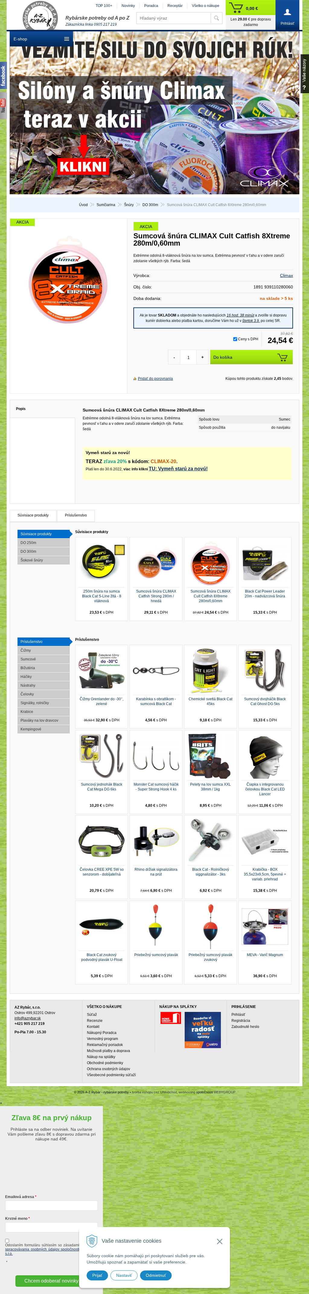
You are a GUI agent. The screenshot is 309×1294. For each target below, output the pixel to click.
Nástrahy (28, 685)
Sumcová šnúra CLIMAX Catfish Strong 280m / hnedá (156, 596)
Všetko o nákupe (205, 6)
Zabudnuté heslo (245, 1027)
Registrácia (240, 1021)
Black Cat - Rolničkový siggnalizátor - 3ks (210, 871)
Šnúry (129, 205)
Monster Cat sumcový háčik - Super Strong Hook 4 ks (156, 786)
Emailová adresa (19, 1197)
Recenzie (95, 1021)
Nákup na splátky (101, 1057)
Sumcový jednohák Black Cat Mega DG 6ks (101, 786)
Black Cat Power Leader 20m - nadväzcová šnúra (265, 593)
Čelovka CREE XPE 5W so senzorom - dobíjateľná (102, 871)
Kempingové (31, 729)
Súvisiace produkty (33, 515)
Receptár (175, 6)
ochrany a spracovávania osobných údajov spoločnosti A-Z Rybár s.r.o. (51, 1249)
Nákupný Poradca (101, 1033)
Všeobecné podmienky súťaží (111, 1075)
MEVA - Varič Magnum (265, 955)
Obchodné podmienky (105, 1063)
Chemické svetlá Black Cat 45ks (210, 701)
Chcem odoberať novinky (51, 1280)
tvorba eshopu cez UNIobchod (154, 1092)
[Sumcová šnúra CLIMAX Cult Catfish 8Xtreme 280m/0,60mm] (68, 279)
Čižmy (26, 650)
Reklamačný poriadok (105, 1045)
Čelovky (27, 694)
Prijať (97, 1275)
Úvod (83, 205)
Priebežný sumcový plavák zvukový (210, 957)
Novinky (128, 6)
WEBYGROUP (224, 1092)
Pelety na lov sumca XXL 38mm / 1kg (210, 786)
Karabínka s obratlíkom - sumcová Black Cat (156, 701)
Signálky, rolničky (35, 703)
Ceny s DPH (248, 339)
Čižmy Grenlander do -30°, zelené (101, 701)
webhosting (187, 1092)
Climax (286, 275)
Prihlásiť (238, 1015)
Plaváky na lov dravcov (39, 720)
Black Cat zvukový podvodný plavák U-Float (101, 957)
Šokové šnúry (32, 560)
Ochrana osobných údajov (108, 1069)
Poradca (151, 6)
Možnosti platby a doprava (108, 1051)
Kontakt (93, 1027)
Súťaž (92, 1015)
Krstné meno (16, 1218)
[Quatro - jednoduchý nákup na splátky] (203, 1030)
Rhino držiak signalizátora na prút (156, 871)
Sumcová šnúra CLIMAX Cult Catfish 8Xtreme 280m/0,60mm (210, 596)
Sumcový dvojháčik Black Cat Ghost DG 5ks (265, 701)
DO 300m (150, 205)
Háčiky (26, 677)
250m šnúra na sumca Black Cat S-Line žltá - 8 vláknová (101, 596)
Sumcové (28, 659)
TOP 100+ (104, 6)
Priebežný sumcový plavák (156, 955)
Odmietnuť (156, 1275)
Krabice (27, 712)
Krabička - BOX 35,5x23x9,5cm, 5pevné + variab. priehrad (265, 874)
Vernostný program (102, 1039)
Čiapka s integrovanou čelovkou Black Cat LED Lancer (265, 789)
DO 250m (28, 543)
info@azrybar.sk (27, 1018)
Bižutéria (28, 668)
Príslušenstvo (76, 515)
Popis (21, 409)
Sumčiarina (106, 205)
